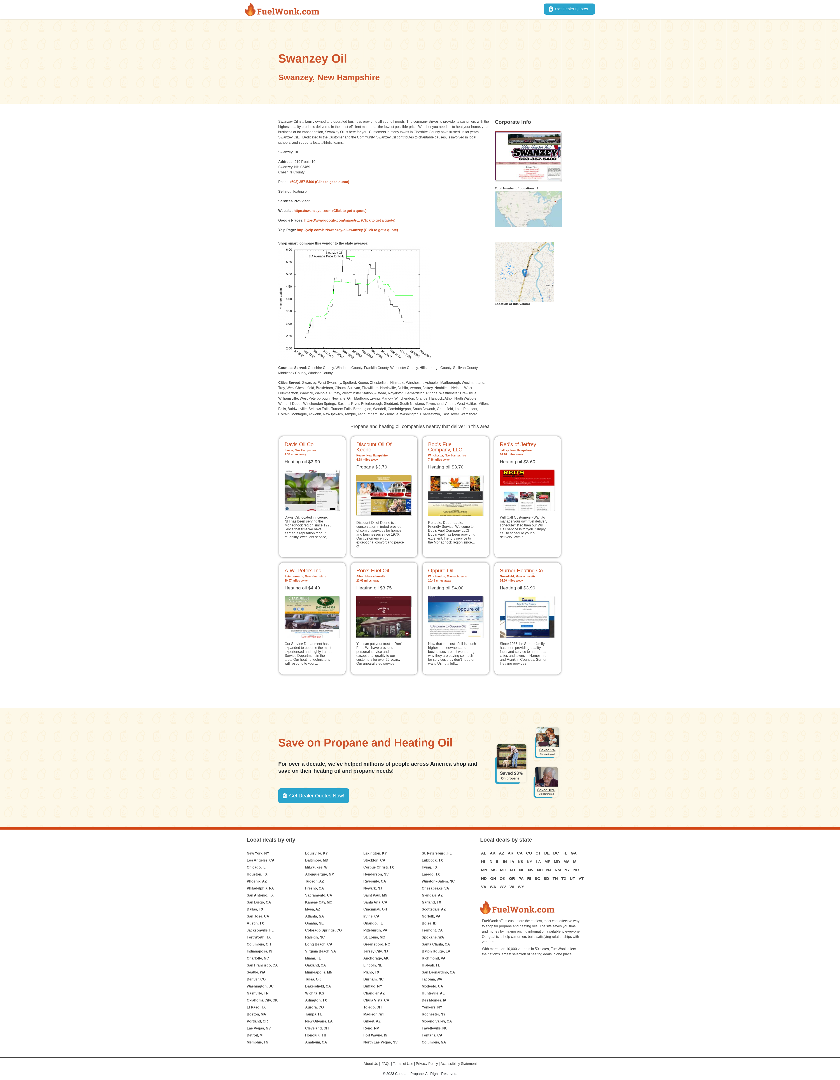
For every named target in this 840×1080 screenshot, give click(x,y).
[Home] (284, 9)
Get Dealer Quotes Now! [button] (316, 796)
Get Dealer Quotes (571, 9)
